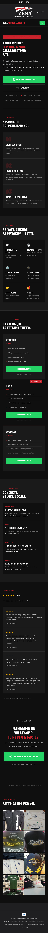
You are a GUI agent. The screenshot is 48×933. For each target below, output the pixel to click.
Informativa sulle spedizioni (36, 924)
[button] (4, 12)
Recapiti (25, 928)
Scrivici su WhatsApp (26, 756)
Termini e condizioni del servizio (15, 924)
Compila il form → (24, 88)
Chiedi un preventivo (25, 79)
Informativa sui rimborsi (36, 921)
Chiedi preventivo (24, 369)
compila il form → (27, 764)
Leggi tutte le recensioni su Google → (17, 698)
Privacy (38, 785)
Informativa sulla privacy (19, 921)
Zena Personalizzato (23, 918)
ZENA (14, 22)
